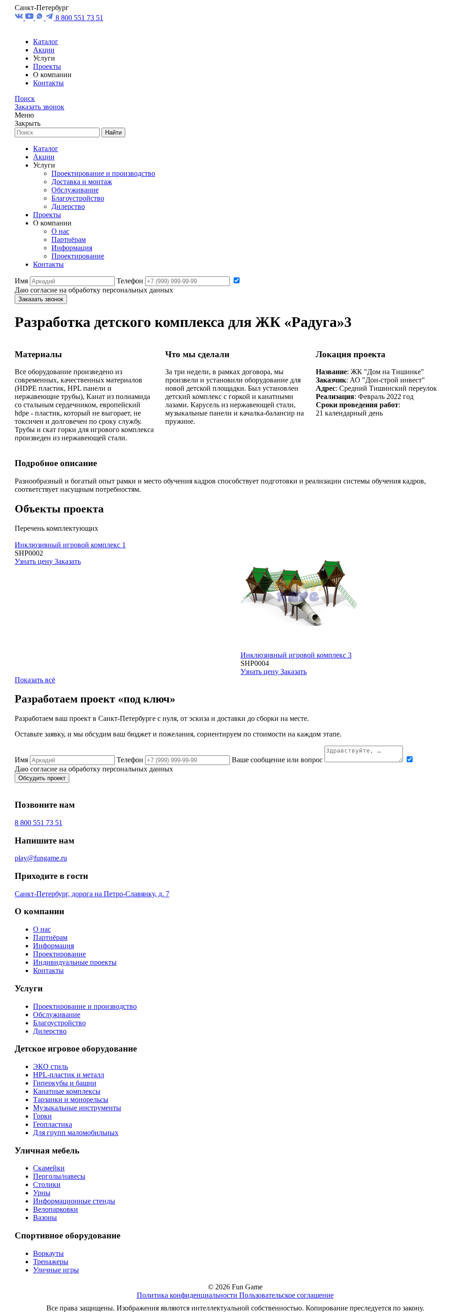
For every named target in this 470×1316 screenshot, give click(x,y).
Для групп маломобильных (75, 1132)
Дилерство (68, 206)
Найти (113, 132)
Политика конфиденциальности (188, 1295)
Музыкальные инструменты (77, 1108)
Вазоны (45, 1217)
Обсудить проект (42, 778)
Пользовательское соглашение (286, 1295)
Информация (71, 248)
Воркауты (48, 1253)
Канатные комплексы (67, 1091)
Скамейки (49, 1168)
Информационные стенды (74, 1201)
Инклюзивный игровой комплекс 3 (296, 655)
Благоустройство (77, 198)
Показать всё (35, 680)
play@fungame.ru (41, 858)
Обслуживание (75, 190)
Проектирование (77, 256)
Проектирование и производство (103, 173)
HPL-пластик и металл (68, 1075)
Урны (41, 1193)
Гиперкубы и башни (64, 1083)
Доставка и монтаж (81, 182)
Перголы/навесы (59, 1176)
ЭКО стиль (50, 1066)
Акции (44, 50)
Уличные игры (56, 1270)
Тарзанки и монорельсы (70, 1099)
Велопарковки (55, 1209)
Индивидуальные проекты (75, 962)
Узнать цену (35, 561)
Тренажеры (50, 1261)
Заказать (68, 561)
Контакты (48, 83)
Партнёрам (68, 239)
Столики (47, 1184)
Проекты (47, 66)
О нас (60, 231)
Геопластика (52, 1124)
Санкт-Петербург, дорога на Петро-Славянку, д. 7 (92, 894)
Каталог (45, 41)
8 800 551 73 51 (79, 18)
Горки (42, 1116)
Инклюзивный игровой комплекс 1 (70, 545)
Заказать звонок (39, 107)
